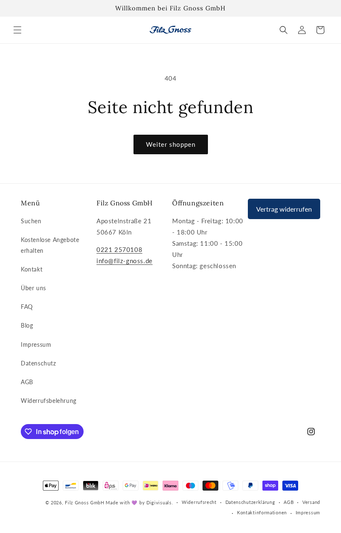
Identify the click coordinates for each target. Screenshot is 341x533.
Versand (311, 502)
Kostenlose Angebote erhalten (50, 245)
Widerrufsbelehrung (49, 400)
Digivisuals (159, 502)
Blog (27, 325)
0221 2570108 (119, 249)
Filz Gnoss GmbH (84, 502)
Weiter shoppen (170, 144)
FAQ (27, 306)
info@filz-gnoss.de (124, 260)
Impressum (36, 344)
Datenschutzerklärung (250, 502)
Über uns (33, 287)
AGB (27, 381)
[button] (17, 30)
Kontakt (31, 269)
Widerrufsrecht (199, 502)
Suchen (31, 221)
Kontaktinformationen (262, 512)
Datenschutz (38, 363)
